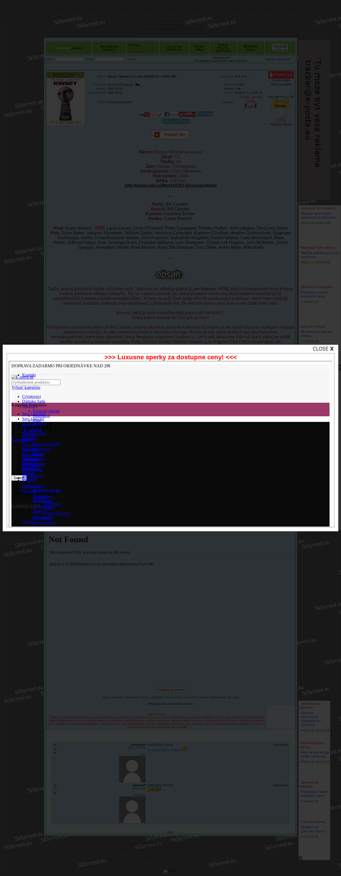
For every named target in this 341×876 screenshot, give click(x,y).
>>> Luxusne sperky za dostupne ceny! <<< (170, 357)
